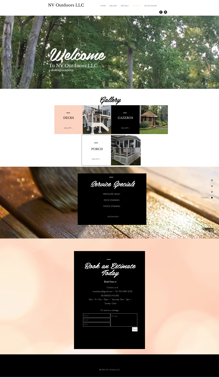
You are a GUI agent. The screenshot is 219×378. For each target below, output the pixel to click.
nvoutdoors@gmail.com (102, 291)
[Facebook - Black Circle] (160, 12)
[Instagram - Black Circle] (165, 12)
